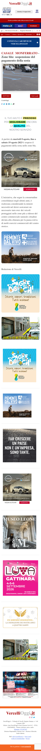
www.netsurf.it (26, 746)
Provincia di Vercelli (11, 30)
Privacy (28, 738)
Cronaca (7, 34)
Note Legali (28, 736)
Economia (29, 34)
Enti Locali (34, 96)
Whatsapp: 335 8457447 (20, 729)
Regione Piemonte (25, 30)
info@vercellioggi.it (17, 736)
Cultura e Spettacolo (18, 34)
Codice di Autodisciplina (18, 738)
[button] (37, 30)
